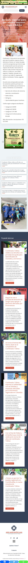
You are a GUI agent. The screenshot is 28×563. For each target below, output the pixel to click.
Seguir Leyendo (10, 282)
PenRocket (22, 558)
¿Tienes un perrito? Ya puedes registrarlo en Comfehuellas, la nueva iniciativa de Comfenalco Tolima (13, 482)
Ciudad (3, 166)
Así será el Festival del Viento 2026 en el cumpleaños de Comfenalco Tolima (13, 346)
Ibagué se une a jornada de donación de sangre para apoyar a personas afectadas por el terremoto (13, 301)
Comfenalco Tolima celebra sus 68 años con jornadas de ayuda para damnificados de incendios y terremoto (14, 255)
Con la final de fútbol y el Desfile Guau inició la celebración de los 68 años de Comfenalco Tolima (13, 437)
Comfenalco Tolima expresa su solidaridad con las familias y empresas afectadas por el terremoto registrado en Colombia (13, 387)
